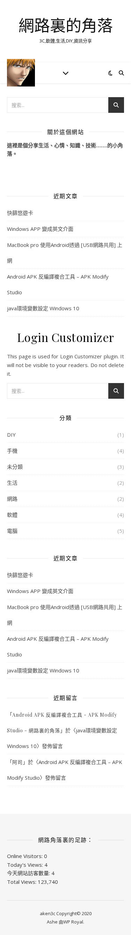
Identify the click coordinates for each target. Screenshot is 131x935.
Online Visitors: (25, 855)
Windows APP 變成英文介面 (40, 228)
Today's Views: (25, 864)
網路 (12, 498)
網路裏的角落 (66, 25)
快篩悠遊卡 (20, 212)
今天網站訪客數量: (29, 873)
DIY (11, 434)
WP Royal (73, 922)
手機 (12, 450)
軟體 (12, 514)
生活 (12, 482)
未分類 (15, 466)
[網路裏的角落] (21, 72)
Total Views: (22, 881)
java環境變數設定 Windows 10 (43, 308)
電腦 (12, 530)
